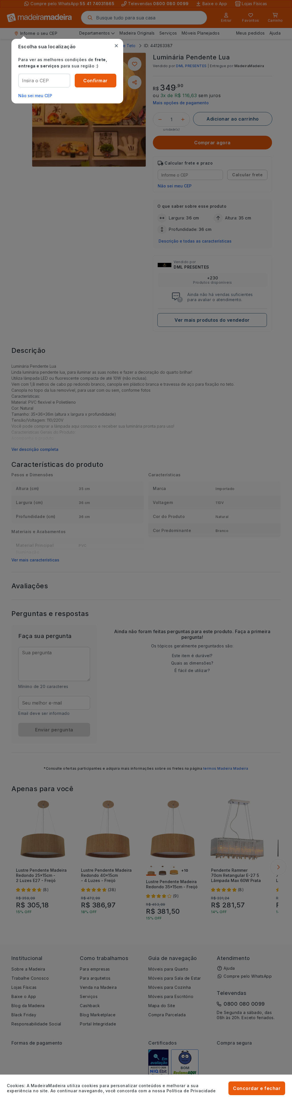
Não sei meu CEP (35, 95)
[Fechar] (116, 45)
